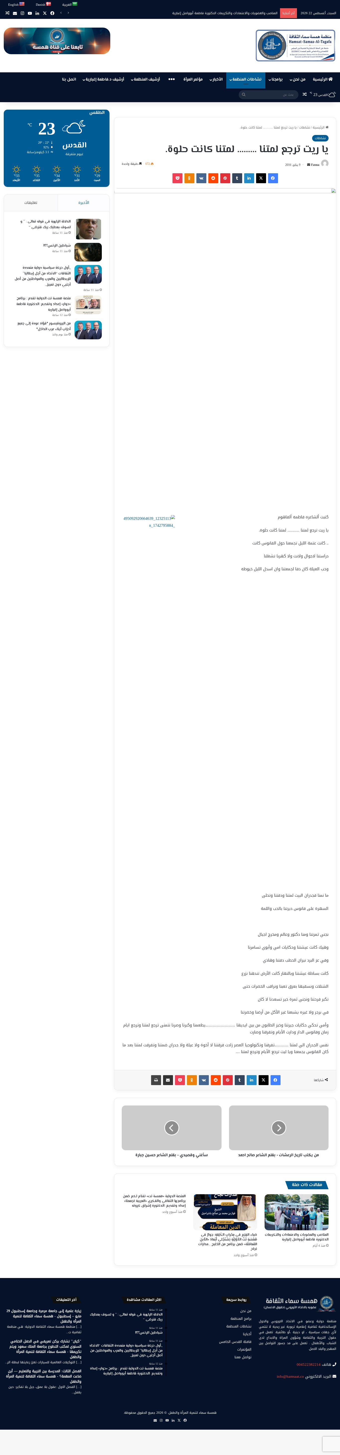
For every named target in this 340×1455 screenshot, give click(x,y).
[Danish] (49, 4)
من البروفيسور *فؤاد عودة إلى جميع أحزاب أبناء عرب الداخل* (44, 326)
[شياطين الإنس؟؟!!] (88, 252)
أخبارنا (247, 1334)
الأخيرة (83, 202)
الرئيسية (320, 80)
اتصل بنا (69, 80)
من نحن (299, 80)
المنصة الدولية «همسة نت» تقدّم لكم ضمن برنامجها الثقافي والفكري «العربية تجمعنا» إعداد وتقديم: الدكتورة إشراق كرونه (154, 1201)
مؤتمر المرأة (193, 80)
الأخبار (218, 80)
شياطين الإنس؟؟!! (57, 246)
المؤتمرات (244, 1349)
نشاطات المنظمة (247, 80)
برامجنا (277, 80)
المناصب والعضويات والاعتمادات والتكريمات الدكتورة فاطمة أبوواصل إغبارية (297, 1237)
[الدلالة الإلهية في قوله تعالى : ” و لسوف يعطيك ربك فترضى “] (88, 229)
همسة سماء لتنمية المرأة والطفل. (192, 1413)
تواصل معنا (242, 1357)
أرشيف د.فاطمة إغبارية (105, 80)
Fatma (315, 165)
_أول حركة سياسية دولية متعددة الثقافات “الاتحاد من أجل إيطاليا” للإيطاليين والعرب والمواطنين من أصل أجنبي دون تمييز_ (43, 276)
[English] (22, 4)
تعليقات (30, 202)
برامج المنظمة (240, 1319)
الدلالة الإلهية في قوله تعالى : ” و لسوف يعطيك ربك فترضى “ (45, 224)
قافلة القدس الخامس (235, 1342)
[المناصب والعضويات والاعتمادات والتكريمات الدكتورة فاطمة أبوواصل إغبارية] (297, 1212)
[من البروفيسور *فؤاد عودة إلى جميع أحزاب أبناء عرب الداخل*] (88, 330)
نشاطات (304, 127)
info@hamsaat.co (290, 1376)
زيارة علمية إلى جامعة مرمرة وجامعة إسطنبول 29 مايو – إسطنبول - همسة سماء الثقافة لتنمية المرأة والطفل (43, 1316)
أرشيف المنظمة (147, 80)
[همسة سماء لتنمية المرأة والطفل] (295, 45)
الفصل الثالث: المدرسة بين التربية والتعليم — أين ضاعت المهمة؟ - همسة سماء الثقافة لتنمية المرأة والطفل (43, 1376)
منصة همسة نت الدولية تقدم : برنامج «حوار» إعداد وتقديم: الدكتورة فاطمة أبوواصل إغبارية (43, 304)
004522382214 (309, 1364)
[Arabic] (75, 4)
